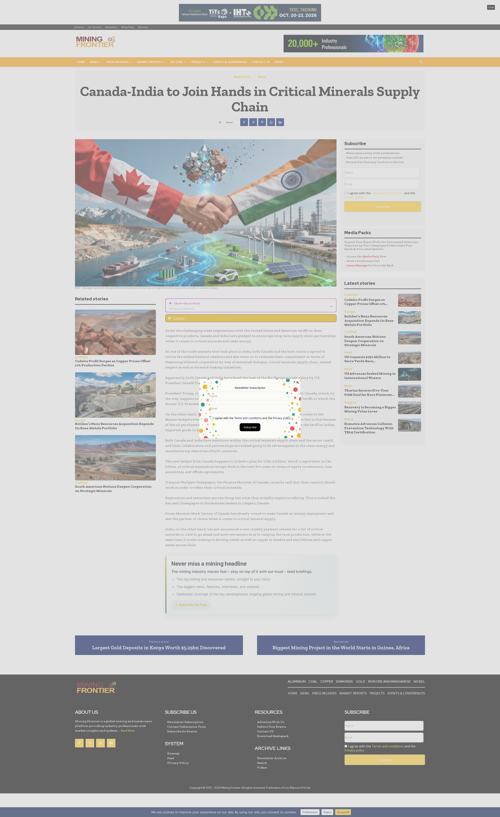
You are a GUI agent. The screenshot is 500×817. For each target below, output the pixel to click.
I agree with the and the (252, 418)
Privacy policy (282, 418)
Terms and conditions (248, 418)
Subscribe (250, 427)
